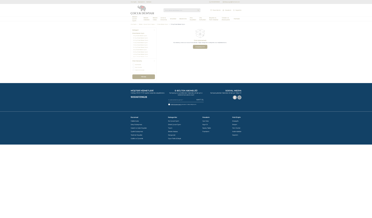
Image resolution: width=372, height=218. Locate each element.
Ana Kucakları (193, 19)
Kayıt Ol (200, 100)
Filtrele (143, 77)
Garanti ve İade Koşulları (139, 128)
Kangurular (171, 135)
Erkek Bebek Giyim (162, 24)
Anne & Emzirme (164, 19)
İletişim (234, 124)
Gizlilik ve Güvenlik (137, 138)
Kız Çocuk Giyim (173, 121)
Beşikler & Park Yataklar (213, 19)
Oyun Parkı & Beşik (174, 138)
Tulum (170, 128)
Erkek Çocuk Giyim (174, 124)
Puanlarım (205, 131)
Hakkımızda (135, 121)
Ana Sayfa (133, 2)
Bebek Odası (155, 19)
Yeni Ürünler (236, 128)
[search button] (198, 10)
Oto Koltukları (202, 19)
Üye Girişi (205, 121)
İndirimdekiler (236, 131)
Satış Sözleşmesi (136, 124)
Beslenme (183, 19)
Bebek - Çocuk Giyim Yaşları (147, 24)
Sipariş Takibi (206, 128)
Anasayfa (235, 121)
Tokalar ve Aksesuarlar (226, 19)
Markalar (148, 2)
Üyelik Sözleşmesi (137, 131)
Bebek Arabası (173, 131)
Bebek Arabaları (147, 19)
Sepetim (235, 135)
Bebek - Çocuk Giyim (135, 18)
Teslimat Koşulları (136, 135)
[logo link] (142, 10)
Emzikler (173, 19)
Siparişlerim (141, 2)
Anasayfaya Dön (200, 47)
